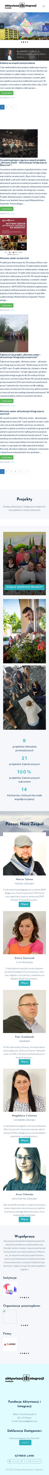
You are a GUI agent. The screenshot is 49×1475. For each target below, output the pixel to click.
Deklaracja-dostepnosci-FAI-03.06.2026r (24, 1438)
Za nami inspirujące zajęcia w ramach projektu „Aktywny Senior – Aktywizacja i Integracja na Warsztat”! (23, 162)
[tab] (21, 42)
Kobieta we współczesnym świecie (17, 63)
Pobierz (25, 1442)
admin (12, 98)
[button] (45, 28)
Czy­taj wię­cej (7, 93)
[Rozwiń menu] (43, 6)
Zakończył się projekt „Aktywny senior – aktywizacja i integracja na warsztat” (20, 356)
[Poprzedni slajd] (2, 26)
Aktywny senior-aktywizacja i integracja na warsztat (22, 412)
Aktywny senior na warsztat (14, 258)
